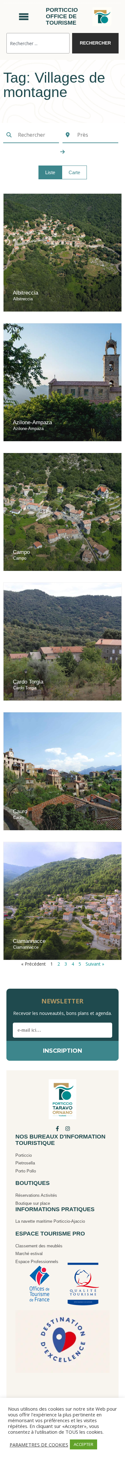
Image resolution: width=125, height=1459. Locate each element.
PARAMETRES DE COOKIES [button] (39, 1444)
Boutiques (32, 1183)
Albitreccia (25, 293)
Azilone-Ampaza (32, 422)
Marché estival (29, 1253)
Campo (21, 552)
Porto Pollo (25, 1171)
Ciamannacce (29, 941)
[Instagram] (67, 1128)
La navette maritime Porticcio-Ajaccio (50, 1221)
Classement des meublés (39, 1246)
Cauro (20, 811)
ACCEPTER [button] (83, 1444)
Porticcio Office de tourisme (62, 16)
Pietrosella (25, 1163)
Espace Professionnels (36, 1261)
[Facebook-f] (57, 1128)
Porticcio (23, 1155)
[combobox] (38, 43)
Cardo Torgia (28, 682)
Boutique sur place (32, 1203)
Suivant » (95, 964)
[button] (50, 172)
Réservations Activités (36, 1195)
